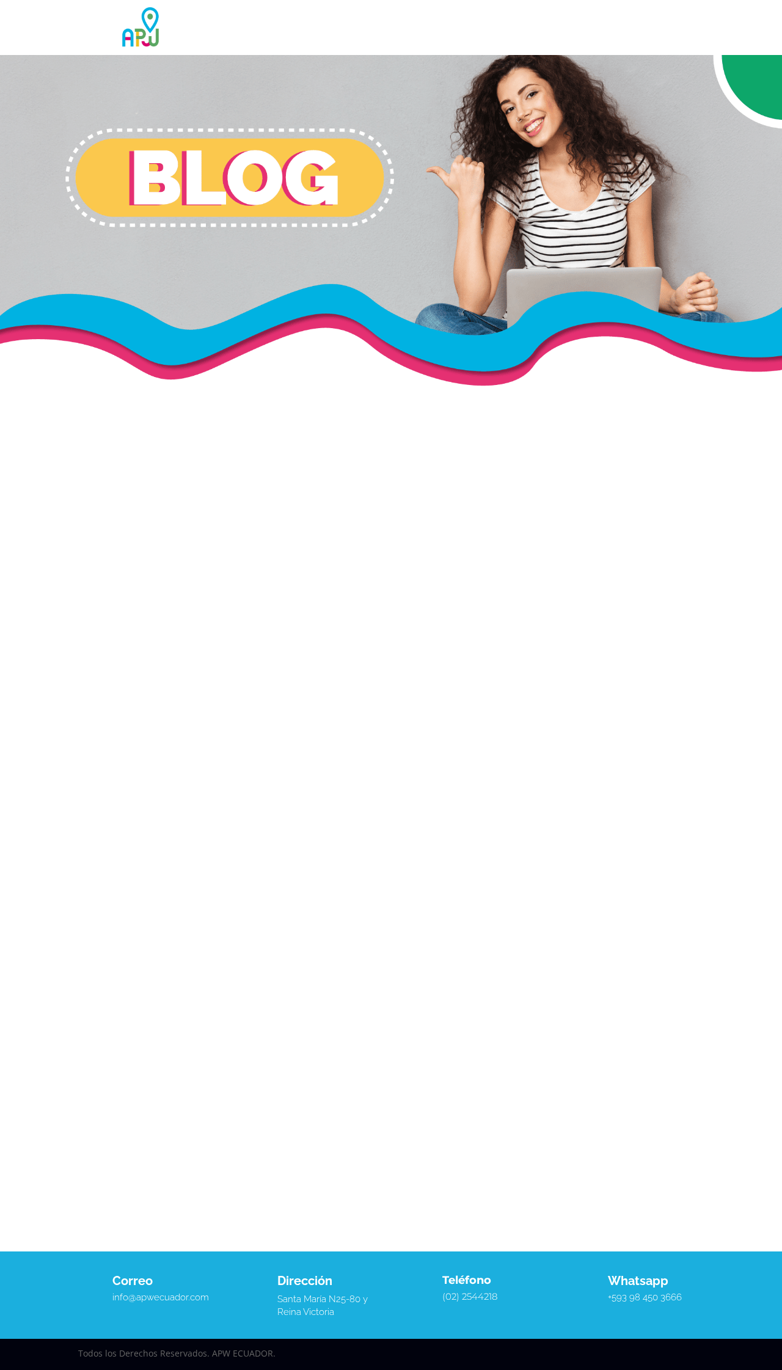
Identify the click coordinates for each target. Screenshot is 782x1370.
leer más (110, 887)
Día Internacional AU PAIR (163, 834)
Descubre (460, 27)
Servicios (347, 27)
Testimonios (409, 27)
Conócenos (287, 27)
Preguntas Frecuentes (344, 46)
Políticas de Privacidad (435, 46)
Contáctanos (524, 27)
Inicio (245, 27)
